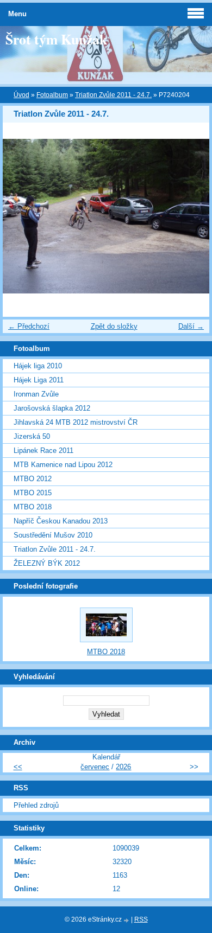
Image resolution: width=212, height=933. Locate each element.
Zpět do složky (114, 326)
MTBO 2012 (33, 479)
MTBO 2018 (33, 507)
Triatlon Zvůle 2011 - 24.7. (113, 95)
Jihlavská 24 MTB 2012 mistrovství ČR (76, 422)
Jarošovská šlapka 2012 (52, 408)
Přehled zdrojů (36, 805)
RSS (141, 919)
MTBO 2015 (33, 493)
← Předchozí (28, 326)
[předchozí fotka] (20, 216)
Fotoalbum (52, 95)
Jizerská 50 (32, 436)
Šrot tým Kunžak (56, 39)
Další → (191, 326)
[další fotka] (191, 216)
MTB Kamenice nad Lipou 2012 (63, 465)
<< (18, 767)
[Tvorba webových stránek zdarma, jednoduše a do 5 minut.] (127, 920)
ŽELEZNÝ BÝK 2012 (47, 563)
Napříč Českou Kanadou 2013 (61, 521)
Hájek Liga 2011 (39, 380)
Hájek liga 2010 (38, 366)
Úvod (21, 95)
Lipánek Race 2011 (43, 450)
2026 (123, 767)
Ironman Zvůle (36, 394)
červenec (94, 767)
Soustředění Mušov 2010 (53, 535)
